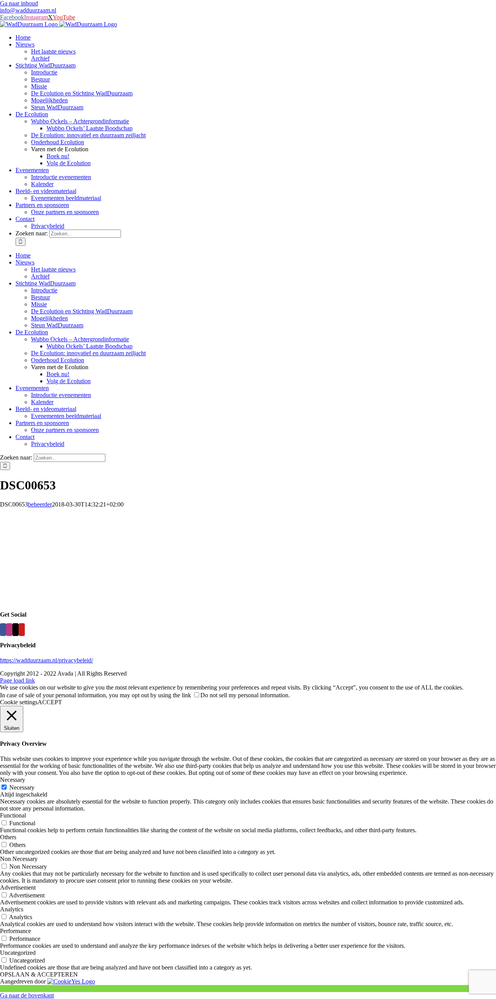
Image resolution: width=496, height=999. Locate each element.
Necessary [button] (12, 779)
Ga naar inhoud (19, 3)
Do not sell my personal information (244, 695)
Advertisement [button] (18, 887)
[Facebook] (3, 629)
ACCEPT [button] (50, 702)
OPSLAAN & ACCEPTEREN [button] (39, 974)
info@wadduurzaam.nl (28, 10)
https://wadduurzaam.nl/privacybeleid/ (46, 660)
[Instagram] (9, 629)
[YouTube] (22, 629)
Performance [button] (15, 931)
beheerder (40, 504)
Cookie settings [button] (19, 702)
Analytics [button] (11, 909)
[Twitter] (15, 629)
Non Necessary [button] (19, 859)
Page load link (17, 680)
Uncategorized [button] (18, 952)
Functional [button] (13, 815)
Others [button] (8, 837)
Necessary (21, 787)
